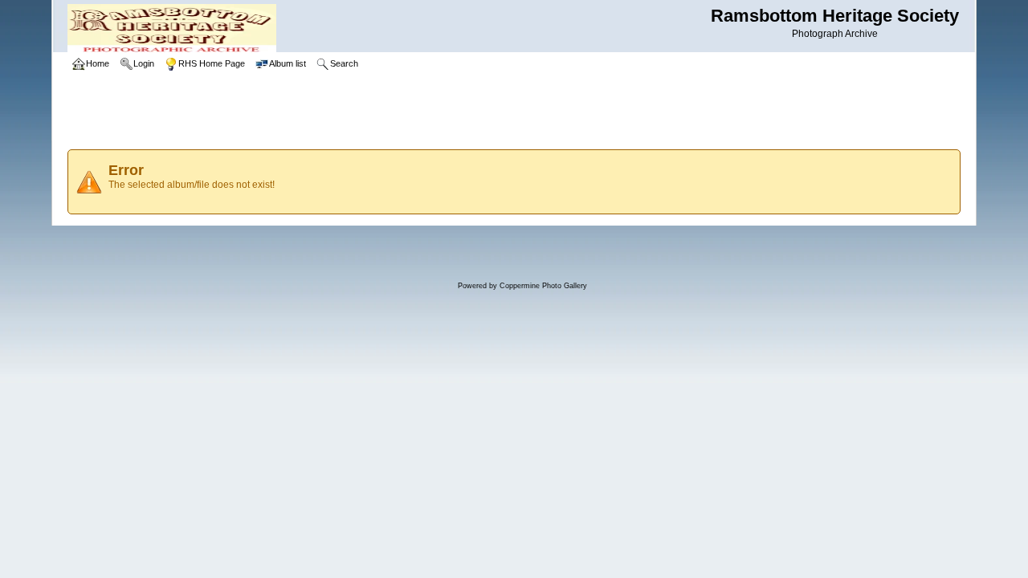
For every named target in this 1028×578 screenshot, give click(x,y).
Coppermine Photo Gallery (543, 286)
